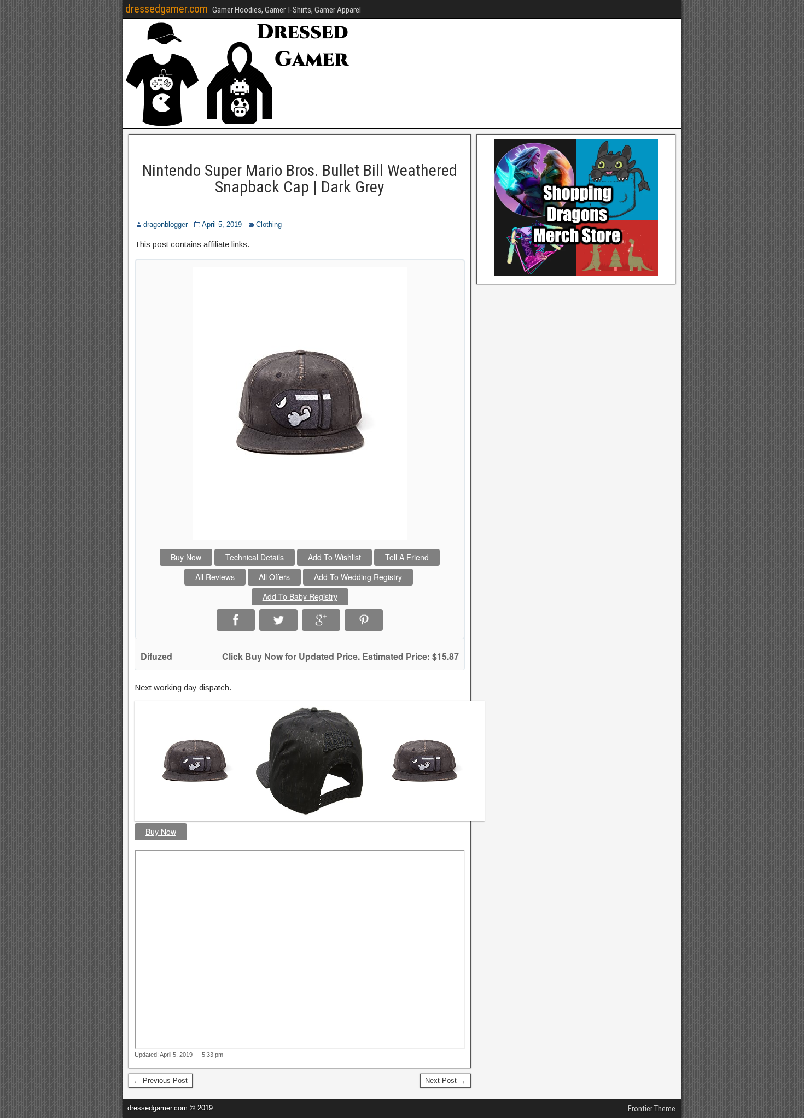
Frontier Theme (651, 1109)
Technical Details (254, 557)
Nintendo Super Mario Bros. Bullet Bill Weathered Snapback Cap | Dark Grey (299, 178)
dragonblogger (165, 224)
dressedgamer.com (166, 8)
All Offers (274, 576)
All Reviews (215, 576)
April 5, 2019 (222, 224)
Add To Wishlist (334, 557)
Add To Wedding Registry (358, 576)
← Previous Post (160, 1080)
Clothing (269, 224)
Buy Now (186, 557)
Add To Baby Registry (300, 596)
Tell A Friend (407, 557)
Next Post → (445, 1080)
